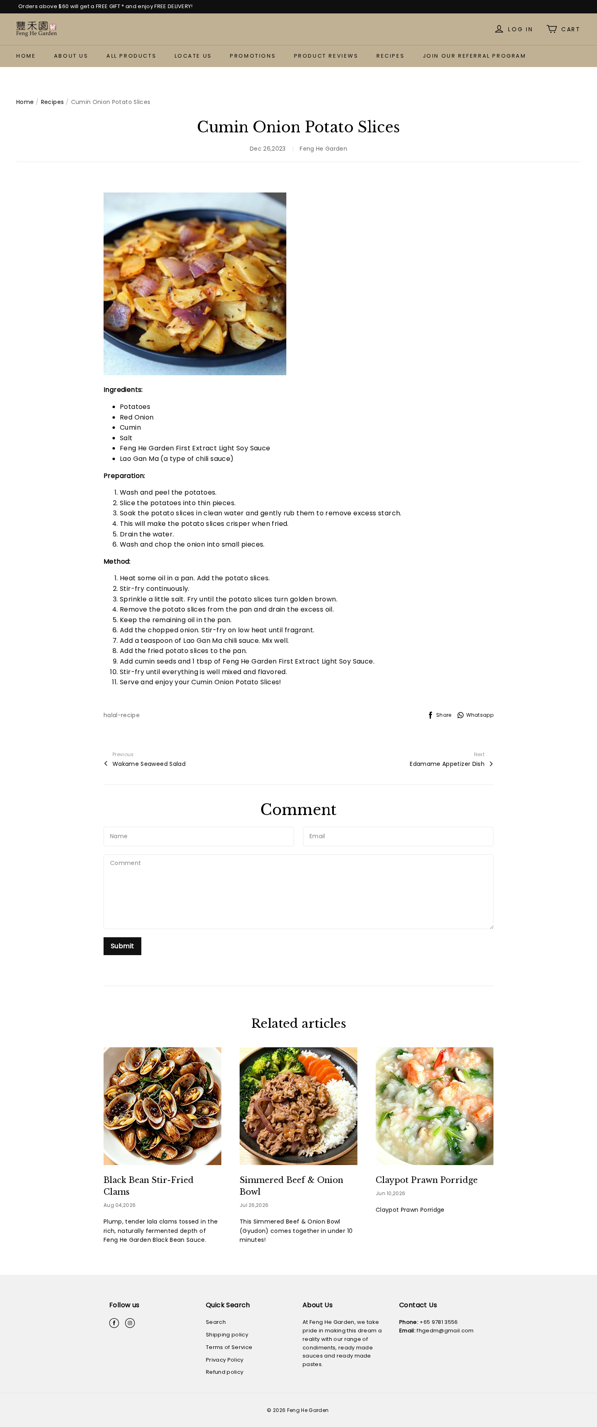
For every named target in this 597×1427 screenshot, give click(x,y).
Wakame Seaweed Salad (149, 764)
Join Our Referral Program (474, 56)
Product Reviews (326, 56)
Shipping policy (227, 1334)
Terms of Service (229, 1347)
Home (26, 56)
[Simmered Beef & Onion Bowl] (298, 1106)
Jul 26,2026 (254, 1205)
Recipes (390, 56)
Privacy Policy (225, 1360)
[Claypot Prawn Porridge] (434, 1106)
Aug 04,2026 (120, 1205)
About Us (71, 56)
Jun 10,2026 (390, 1193)
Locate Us (193, 56)
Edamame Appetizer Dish (447, 764)
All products (131, 56)
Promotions (253, 56)
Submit (122, 946)
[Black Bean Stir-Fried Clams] (162, 1106)
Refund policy (224, 1372)
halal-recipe (122, 715)
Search (216, 1322)
